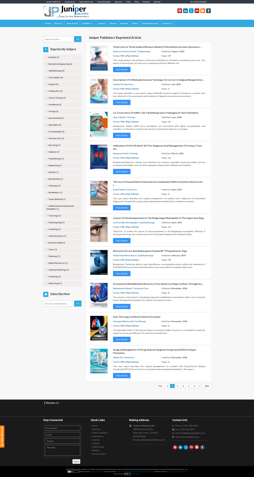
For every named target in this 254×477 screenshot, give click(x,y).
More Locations (99, 454)
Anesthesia (54, 104)
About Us (58, 23)
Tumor (52, 249)
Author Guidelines (100, 433)
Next (207, 386)
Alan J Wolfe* (119, 117)
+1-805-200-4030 (199, 2)
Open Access (72, 23)
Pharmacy (54, 256)
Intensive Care (56, 138)
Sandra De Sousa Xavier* (125, 51)
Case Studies (55, 77)
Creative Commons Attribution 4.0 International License (135, 471)
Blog (136, 2)
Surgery (53, 84)
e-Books (113, 23)
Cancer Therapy (56, 98)
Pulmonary (54, 186)
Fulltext (135, 56)
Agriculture (54, 125)
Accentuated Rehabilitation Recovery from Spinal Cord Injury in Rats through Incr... (158, 283)
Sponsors (118, 2)
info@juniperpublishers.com (193, 433)
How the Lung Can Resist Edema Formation (136, 316)
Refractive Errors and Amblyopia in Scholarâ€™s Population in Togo (150, 250)
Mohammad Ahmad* (123, 288)
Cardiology (54, 229)
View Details (122, 69)
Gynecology (55, 283)
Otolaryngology (56, 222)
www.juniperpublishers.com (187, 437)
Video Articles (98, 447)
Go (77, 39)
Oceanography (56, 132)
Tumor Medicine (57, 199)
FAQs (128, 2)
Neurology (54, 145)
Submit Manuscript (150, 23)
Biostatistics (55, 192)
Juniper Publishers (53, 2)
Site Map (157, 2)
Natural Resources (58, 263)
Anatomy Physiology (58, 270)
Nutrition (53, 172)
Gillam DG (118, 357)
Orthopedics (55, 91)
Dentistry (53, 57)
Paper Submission (86, 2)
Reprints (124, 23)
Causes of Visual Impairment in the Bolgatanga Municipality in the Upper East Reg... (159, 218)
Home (47, 23)
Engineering (55, 165)
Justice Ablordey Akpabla (125, 222)
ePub (127, 56)
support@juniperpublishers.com (150, 439)
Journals (101, 23)
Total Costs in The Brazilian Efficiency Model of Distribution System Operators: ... (157, 46)
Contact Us (167, 23)
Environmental (55, 118)
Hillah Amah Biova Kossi (125, 255)
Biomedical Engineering (60, 64)
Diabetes (53, 152)
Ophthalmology (56, 71)
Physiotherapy (56, 159)
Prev (160, 386)
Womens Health (56, 243)
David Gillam (119, 189)
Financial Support (104, 2)
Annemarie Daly (120, 153)
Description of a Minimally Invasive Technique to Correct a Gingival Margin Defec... (158, 79)
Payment (146, 2)
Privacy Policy (135, 474)
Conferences (70, 2)
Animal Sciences (57, 236)
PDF (123, 56)
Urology (53, 111)
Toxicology (54, 216)
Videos (135, 23)
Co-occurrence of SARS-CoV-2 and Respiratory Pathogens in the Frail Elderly (155, 112)
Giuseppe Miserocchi (123, 321)
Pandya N (117, 84)
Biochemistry (55, 179)
